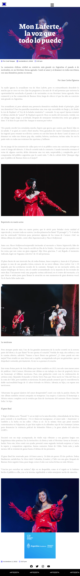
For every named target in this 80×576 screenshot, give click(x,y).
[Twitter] (37, 566)
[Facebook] (31, 566)
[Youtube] (48, 566)
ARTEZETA (7, 572)
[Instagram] (43, 566)
